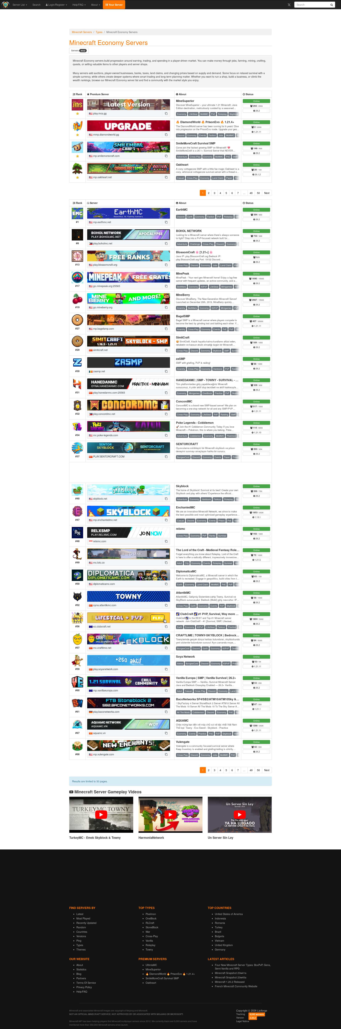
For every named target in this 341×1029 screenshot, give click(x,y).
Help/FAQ (78, 4)
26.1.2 (257, 174)
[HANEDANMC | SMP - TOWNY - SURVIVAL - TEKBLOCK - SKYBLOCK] (128, 383)
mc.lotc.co (99, 562)
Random (81, 927)
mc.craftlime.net (102, 647)
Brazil (218, 931)
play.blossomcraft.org (105, 264)
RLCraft (150, 923)
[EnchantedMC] (128, 511)
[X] (289, 4)
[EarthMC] (128, 213)
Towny (149, 949)
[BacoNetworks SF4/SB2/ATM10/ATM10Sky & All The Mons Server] (128, 703)
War (148, 931)
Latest (79, 914)
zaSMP (180, 359)
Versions (81, 936)
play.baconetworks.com (106, 711)
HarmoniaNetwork (151, 837)
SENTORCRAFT (187, 444)
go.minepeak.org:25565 (106, 286)
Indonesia (220, 918)
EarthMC (182, 209)
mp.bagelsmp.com (103, 328)
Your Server (115, 4)
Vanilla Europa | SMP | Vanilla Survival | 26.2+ (206, 678)
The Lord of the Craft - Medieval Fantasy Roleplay (209, 550)
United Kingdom (224, 945)
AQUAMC (182, 720)
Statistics (81, 969)
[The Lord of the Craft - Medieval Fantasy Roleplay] (128, 553)
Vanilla (149, 940)
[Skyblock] (128, 489)
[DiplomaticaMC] (128, 575)
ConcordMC (184, 401)
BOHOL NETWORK (189, 231)
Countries (81, 931)
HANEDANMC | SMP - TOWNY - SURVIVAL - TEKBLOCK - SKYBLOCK (223, 380)
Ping (78, 940)
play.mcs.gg (100, 113)
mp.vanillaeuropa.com (105, 690)
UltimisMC (151, 965)
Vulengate (183, 742)
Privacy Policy (84, 987)
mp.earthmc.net (102, 222)
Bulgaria (219, 936)
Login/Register (56, 4)
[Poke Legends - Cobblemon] (128, 426)
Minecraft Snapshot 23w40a (230, 977)
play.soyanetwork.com (105, 669)
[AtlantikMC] (128, 596)
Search (36, 4)
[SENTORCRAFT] (128, 447)
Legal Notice (242, 1021)
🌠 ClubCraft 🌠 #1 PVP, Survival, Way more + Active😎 (213, 614)
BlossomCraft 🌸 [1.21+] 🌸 (194, 252)
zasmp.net (99, 371)
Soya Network (185, 656)
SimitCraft (182, 337)
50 (258, 193)
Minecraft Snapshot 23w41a (230, 973)
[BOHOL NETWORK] (128, 234)
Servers (78, 50)
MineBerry (183, 295)
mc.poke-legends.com (105, 435)
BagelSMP (183, 316)
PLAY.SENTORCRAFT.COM (109, 456)
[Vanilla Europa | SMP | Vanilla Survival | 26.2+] (128, 681)
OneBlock (151, 918)
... (244, 193)
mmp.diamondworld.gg (106, 134)
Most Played (83, 918)
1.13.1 (257, 517)
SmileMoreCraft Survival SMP (195, 143)
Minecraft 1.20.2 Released (230, 982)
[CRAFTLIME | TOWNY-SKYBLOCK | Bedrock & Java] (128, 639)
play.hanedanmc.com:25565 (109, 392)
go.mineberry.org (102, 307)
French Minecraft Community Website (236, 986)
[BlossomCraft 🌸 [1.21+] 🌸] (128, 256)
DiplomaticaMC (186, 571)
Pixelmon (151, 914)
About (94, 4)
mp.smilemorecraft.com (106, 156)
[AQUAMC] (128, 724)
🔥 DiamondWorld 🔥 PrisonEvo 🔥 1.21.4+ (205, 122)
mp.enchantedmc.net (105, 520)
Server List (19, 4)
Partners (81, 978)
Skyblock (182, 486)
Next (266, 193)
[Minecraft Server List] (5, 4)
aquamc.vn (99, 733)
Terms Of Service (86, 982)
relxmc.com (99, 541)
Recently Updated (86, 923)
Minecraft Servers (82, 32)
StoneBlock (152, 927)
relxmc (180, 529)
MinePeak (182, 273)
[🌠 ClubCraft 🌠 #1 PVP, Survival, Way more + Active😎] (128, 617)
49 (251, 193)
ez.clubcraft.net (101, 626)
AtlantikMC (183, 593)
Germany (220, 949)
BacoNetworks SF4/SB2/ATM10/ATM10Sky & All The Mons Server (220, 699)
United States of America (229, 914)
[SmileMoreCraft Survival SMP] (128, 147)
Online (256, 100)
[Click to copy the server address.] (166, 113)
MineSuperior (185, 101)
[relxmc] (128, 532)
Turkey (219, 927)
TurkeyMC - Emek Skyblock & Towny (95, 837)
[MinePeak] (128, 277)
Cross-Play (152, 936)
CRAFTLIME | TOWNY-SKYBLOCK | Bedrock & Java (211, 635)
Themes (81, 949)
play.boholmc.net (102, 243)
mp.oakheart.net (102, 177)
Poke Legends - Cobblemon (195, 423)
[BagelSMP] (128, 320)
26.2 (257, 110)
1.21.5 (257, 559)
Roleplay (150, 945)
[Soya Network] (128, 660)
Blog (78, 974)
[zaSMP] (128, 362)
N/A (258, 257)
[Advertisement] (170, 20)
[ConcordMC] (128, 405)
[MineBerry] (128, 298)
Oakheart (182, 165)
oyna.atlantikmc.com (104, 605)
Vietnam (219, 940)
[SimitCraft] (128, 341)
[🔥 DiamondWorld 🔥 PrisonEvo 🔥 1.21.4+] (128, 125)
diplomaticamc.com (104, 584)
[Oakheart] (128, 168)
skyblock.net (100, 498)
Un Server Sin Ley (220, 837)
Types (99, 32)
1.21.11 (257, 131)
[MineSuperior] (128, 104)
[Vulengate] (128, 745)
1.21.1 (257, 708)
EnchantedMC (185, 507)
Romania (220, 923)
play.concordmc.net (104, 414)
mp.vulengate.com (103, 754)
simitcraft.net (100, 350)
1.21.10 (257, 432)
